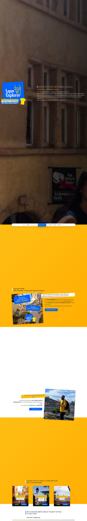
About (28, 224)
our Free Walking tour (52, 299)
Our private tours (17, 402)
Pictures (50, 224)
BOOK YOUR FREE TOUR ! (51, 309)
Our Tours (33, 224)
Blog (55, 224)
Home (24, 224)
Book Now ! (42, 225)
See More (16, 504)
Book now (24, 504)
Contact (59, 224)
